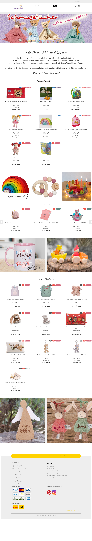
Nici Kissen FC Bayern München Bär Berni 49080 (16, 101)
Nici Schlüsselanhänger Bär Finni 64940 (46, 354)
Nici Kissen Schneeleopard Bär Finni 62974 (15, 354)
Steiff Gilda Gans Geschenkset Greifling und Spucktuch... (15, 383)
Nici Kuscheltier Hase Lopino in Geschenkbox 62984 (15, 327)
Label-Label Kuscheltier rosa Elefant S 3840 (77, 299)
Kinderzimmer (26, 13)
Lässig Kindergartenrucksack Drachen (46, 299)
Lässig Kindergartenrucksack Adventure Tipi (15, 222)
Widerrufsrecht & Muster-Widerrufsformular (58, 475)
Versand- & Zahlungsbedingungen (56, 473)
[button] (79, 6)
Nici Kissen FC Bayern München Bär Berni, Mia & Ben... (77, 327)
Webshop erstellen (41, 515)
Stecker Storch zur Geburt (46, 101)
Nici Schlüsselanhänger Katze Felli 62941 (76, 354)
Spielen (34, 13)
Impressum (51, 468)
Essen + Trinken (70, 13)
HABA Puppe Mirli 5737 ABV (16, 157)
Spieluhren (51, 13)
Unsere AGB (51, 466)
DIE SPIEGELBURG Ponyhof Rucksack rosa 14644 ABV (76, 130)
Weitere (77, 13)
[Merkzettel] (75, 6)
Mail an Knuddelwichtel (54, 470)
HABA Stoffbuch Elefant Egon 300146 (46, 157)
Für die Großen (60, 13)
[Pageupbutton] (88, 538)
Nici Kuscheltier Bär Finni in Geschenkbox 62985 (46, 327)
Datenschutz (51, 477)
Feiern (45, 13)
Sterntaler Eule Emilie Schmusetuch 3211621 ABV (77, 222)
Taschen (40, 13)
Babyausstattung (17, 13)
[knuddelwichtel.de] (18, 7)
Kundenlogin (77, 1)
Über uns (51, 480)
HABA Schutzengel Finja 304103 (16, 129)
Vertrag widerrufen (73, 511)
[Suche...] (55, 6)
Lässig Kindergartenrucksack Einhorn (15, 299)
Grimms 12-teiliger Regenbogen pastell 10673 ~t (46, 129)
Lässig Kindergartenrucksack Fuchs (76, 101)
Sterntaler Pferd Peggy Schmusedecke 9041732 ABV (46, 222)
